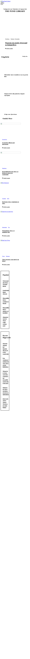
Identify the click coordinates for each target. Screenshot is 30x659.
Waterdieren (4, 168)
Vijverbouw (7, 39)
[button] (2, 4)
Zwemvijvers (4, 139)
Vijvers (3, 256)
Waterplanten (4, 227)
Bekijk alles (25, 56)
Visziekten (4, 198)
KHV (8, 198)
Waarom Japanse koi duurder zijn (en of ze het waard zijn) (6, 349)
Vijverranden (17, 39)
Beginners (12, 39)
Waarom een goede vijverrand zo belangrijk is (16, 44)
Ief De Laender (9, 48)
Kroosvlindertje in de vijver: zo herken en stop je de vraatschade (10, 173)
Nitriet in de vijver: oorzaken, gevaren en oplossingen (6, 391)
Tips (9, 227)
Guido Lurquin (6, 147)
